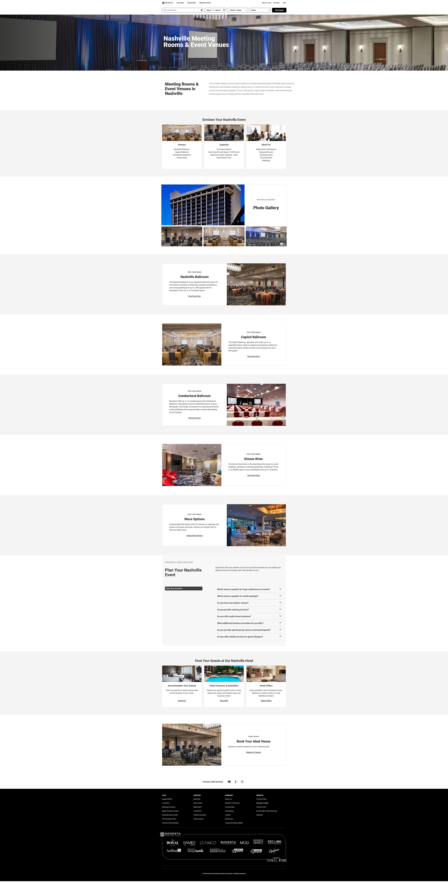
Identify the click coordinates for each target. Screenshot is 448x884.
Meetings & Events (205, 3)
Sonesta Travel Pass (232, 803)
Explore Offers (266, 701)
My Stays (276, 3)
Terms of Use (261, 807)
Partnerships (229, 807)
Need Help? (198, 807)
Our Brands (180, 3)
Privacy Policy (261, 799)
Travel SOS (197, 811)
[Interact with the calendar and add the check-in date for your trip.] (224, 10)
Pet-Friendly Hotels (169, 819)
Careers (228, 815)
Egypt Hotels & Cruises (170, 811)
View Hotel (224, 701)
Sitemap (259, 815)
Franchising (229, 811)
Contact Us (182, 701)
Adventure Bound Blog (170, 823)
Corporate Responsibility (234, 823)
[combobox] (182, 10)
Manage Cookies (262, 803)
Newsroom (229, 819)
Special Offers (191, 3)
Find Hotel (279, 10)
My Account (198, 803)
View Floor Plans (194, 296)
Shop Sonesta (199, 819)
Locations (165, 803)
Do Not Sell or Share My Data (266, 811)
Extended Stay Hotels (170, 815)
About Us (228, 799)
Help (284, 3)
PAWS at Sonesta (200, 815)
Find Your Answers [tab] (174, 588)
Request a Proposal (253, 752)
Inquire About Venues (195, 536)
